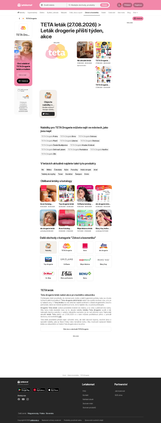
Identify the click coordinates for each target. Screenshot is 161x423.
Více (134, 12)
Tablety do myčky (48, 174)
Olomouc (89, 141)
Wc (42, 170)
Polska (42, 413)
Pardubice (78, 149)
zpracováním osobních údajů (23, 110)
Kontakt (85, 395)
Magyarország (33, 413)
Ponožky (74, 170)
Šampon (78, 174)
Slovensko (50, 413)
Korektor (69, 174)
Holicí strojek (85, 170)
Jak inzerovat (120, 391)
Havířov (99, 149)
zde (59, 316)
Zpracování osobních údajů (94, 420)
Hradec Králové (82, 145)
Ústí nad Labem (53, 149)
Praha (49, 136)
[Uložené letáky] (119, 5)
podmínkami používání (23, 106)
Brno (68, 136)
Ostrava (87, 136)
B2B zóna (118, 395)
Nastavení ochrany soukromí (51, 420)
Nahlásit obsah (88, 399)
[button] (24, 390)
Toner (60, 174)
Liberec (69, 141)
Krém (86, 174)
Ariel (95, 170)
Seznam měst (88, 403)
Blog (128, 12)
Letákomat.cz (34, 420)
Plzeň (49, 141)
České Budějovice (54, 145)
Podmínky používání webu (73, 420)
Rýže (66, 170)
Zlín (48, 154)
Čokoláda (58, 170)
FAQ (84, 391)
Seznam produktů (89, 407)
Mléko (49, 170)
